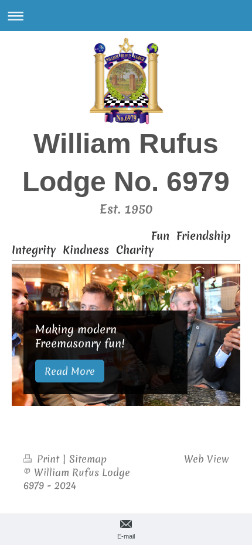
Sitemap (88, 458)
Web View (206, 458)
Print (48, 458)
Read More (70, 371)
